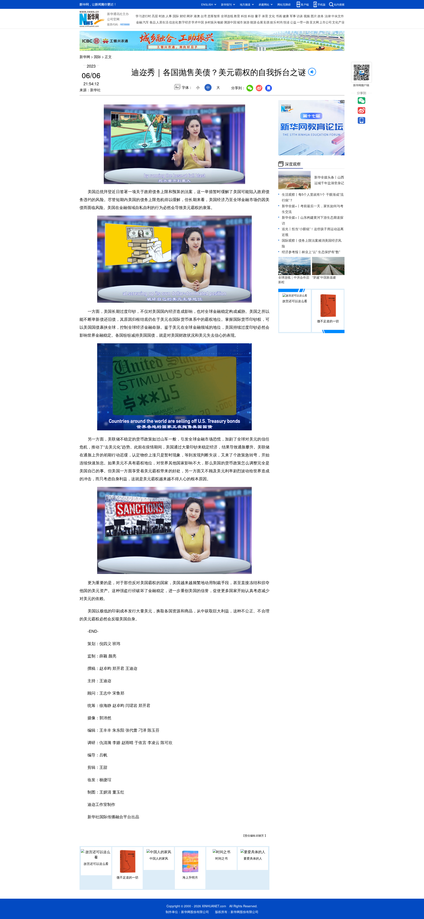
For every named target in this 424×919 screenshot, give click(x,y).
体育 (265, 16)
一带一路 (303, 22)
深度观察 (293, 164)
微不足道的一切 (127, 877)
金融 (139, 22)
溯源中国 (230, 22)
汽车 (146, 22)
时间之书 (221, 858)
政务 (321, 16)
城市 (240, 22)
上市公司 (325, 22)
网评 (190, 16)
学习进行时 (143, 16)
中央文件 (337, 16)
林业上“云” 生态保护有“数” (321, 251)
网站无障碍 (284, 4)
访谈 (300, 16)
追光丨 (287, 228)
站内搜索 (339, 4)
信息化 (173, 22)
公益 (293, 22)
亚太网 (314, 22)
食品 (153, 22)
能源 (253, 22)
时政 (162, 16)
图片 (314, 16)
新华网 (85, 56)
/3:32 (122, 179)
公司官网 (113, 19)
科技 (244, 16)
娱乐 (273, 22)
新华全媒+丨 (291, 205)
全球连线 (227, 16)
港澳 (197, 16)
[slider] (229, 179)
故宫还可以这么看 (96, 863)
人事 (169, 16)
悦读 (286, 22)
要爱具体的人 (253, 858)
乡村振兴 (210, 22)
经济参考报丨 (292, 251)
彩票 (266, 22)
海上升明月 (190, 877)
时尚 (280, 22)
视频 (307, 16)
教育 (237, 16)
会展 (260, 22)
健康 (286, 16)
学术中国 (197, 22)
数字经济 (185, 22)
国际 (176, 16)
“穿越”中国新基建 (324, 277)
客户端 (305, 4)
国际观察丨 (290, 240)
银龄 (220, 22)
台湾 (204, 16)
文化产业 (338, 22)
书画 (279, 16)
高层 (155, 16)
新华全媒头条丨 (325, 177)
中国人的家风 (159, 858)
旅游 (246, 22)
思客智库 (214, 16)
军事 (293, 16)
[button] (107, 179)
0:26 (116, 179)
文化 (272, 16)
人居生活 (162, 22)
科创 (251, 16)
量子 (258, 16)
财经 (183, 16)
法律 (328, 16)
